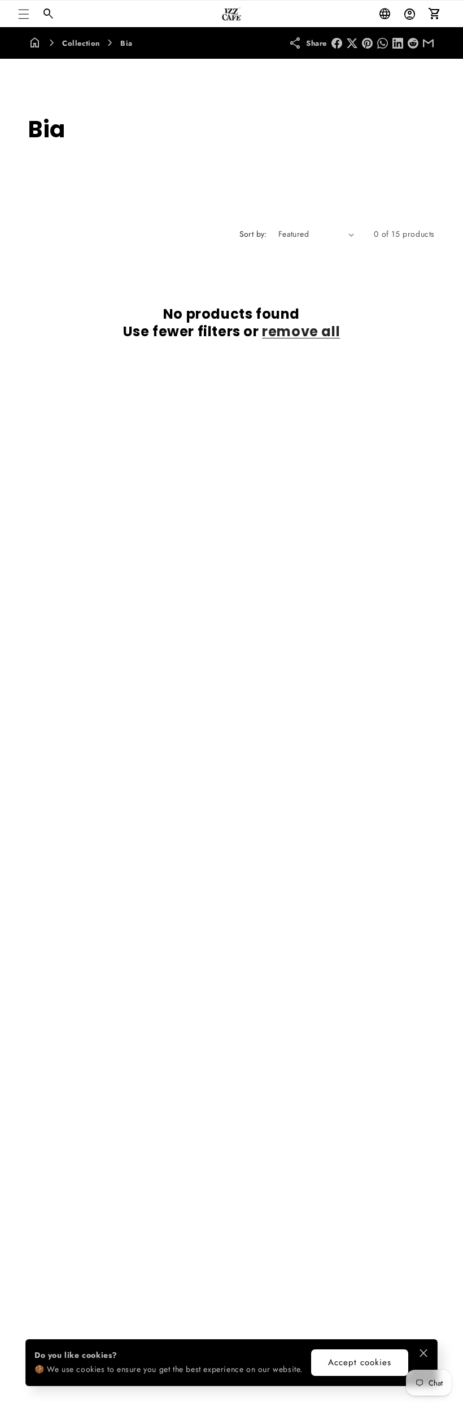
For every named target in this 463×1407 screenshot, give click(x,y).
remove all (301, 331)
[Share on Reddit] (413, 43)
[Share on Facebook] (336, 43)
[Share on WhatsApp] (382, 43)
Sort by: (253, 234)
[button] (23, 14)
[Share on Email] (428, 43)
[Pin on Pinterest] (367, 43)
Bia (126, 43)
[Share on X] (352, 43)
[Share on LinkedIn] (397, 43)
